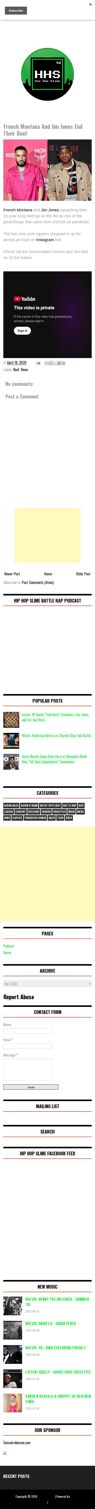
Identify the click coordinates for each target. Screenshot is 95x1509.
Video (69, 818)
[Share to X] (55, 363)
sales (52, 818)
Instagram (45, 240)
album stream (29, 805)
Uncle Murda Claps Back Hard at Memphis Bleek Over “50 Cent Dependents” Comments (54, 759)
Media (71, 811)
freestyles (59, 811)
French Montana (17, 210)
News (24, 369)
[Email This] (46, 363)
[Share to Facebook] (59, 363)
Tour (60, 818)
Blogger (75, 1496)
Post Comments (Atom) (38, 582)
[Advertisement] (47, 535)
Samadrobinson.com (16, 1442)
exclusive (33, 811)
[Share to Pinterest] (63, 363)
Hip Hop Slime (46, 1496)
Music (80, 811)
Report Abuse (18, 996)
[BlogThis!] (51, 363)
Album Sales (11, 805)
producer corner (35, 818)
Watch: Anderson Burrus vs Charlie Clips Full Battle (56, 735)
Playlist (17, 818)
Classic (8, 811)
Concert (20, 811)
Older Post (83, 573)
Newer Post (12, 573)
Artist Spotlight (50, 805)
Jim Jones (50, 210)
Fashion (46, 811)
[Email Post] (37, 362)
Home (48, 573)
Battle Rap (69, 805)
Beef (16, 369)
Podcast (8, 946)
